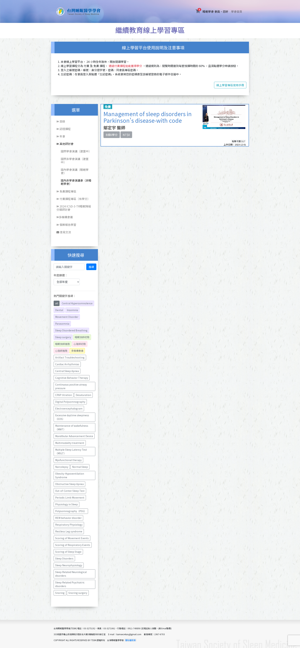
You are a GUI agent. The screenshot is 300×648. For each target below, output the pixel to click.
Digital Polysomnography (70, 401)
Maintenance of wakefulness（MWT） (71, 427)
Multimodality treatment (69, 443)
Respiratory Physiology (68, 524)
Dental (59, 310)
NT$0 (126, 135)
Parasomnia (62, 323)
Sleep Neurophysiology (68, 565)
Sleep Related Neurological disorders (71, 573)
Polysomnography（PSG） (70, 511)
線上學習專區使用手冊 (230, 85)
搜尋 (91, 267)
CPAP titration (63, 395)
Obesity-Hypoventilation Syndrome (70, 475)
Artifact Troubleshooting (70, 357)
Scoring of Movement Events (72, 538)
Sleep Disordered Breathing (71, 330)
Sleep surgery (63, 337)
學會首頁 (236, 11)
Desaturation (83, 395)
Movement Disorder (66, 317)
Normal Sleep (80, 467)
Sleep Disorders (64, 558)
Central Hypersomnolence (77, 303)
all (56, 303)
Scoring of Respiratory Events (72, 545)
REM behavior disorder (68, 518)
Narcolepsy (61, 467)
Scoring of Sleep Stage (68, 551)
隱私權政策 (130, 640)
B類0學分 (112, 135)
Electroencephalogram (68, 408)
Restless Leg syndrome (68, 531)
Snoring (60, 593)
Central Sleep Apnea (67, 371)
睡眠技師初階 (82, 337)
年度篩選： (61, 275)
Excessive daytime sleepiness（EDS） (72, 417)
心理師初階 (80, 344)
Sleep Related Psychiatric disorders (70, 584)
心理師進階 (61, 350)
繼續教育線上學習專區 (150, 30)
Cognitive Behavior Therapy (71, 377)
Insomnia (72, 310)
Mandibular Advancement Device (74, 436)
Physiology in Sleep (66, 504)
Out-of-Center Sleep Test (70, 490)
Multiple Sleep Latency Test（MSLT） (71, 451)
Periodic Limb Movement (69, 497)
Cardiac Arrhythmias (67, 364)
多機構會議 (77, 350)
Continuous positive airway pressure (71, 386)
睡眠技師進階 (62, 344)
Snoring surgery (77, 593)
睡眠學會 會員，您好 (216, 11)
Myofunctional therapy (68, 460)
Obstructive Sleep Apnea (69, 484)
